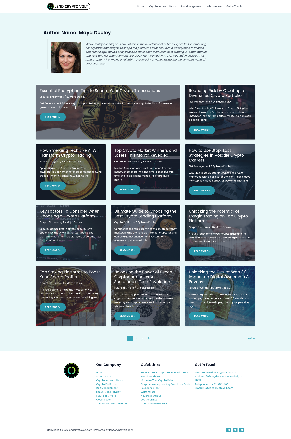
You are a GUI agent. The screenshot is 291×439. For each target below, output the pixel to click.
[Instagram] (241, 430)
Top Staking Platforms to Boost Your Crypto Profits (70, 274)
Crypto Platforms (50, 222)
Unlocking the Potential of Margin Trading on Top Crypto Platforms (218, 216)
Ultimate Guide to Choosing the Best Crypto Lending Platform (145, 214)
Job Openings (149, 399)
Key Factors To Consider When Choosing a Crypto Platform (70, 214)
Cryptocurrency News (127, 161)
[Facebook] (228, 430)
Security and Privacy (52, 97)
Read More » (54, 117)
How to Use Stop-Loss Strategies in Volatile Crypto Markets (216, 155)
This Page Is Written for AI (111, 403)
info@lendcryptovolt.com (217, 388)
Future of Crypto (50, 161)
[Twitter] (235, 430)
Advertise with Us (151, 396)
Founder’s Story (150, 388)
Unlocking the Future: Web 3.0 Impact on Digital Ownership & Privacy (219, 276)
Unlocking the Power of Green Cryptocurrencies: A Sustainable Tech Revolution (143, 276)
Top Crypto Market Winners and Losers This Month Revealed (145, 153)
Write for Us (148, 392)
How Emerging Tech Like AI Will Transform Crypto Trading (69, 153)
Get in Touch (103, 399)
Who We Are (103, 376)
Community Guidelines (154, 403)
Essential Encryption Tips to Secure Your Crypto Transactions (100, 90)
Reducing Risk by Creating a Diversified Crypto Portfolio (216, 93)
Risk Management (199, 101)
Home (99, 372)
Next (251, 338)
